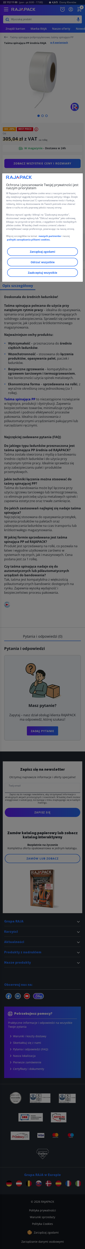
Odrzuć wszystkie (43, 262)
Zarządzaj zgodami (42, 251)
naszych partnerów (50, 235)
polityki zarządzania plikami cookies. (28, 239)
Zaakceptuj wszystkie (42, 272)
